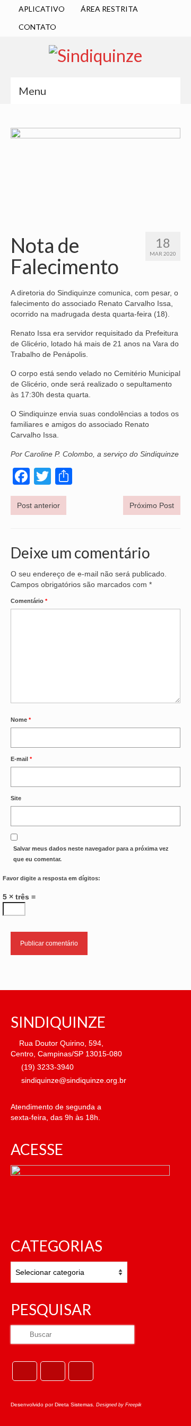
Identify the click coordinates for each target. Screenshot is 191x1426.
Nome (21, 719)
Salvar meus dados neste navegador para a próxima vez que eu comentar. (91, 853)
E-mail (21, 759)
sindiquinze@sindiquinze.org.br (72, 1080)
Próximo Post (151, 505)
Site (16, 798)
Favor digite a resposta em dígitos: (51, 878)
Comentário (29, 601)
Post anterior (38, 505)
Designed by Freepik (119, 1404)
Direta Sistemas (74, 1404)
